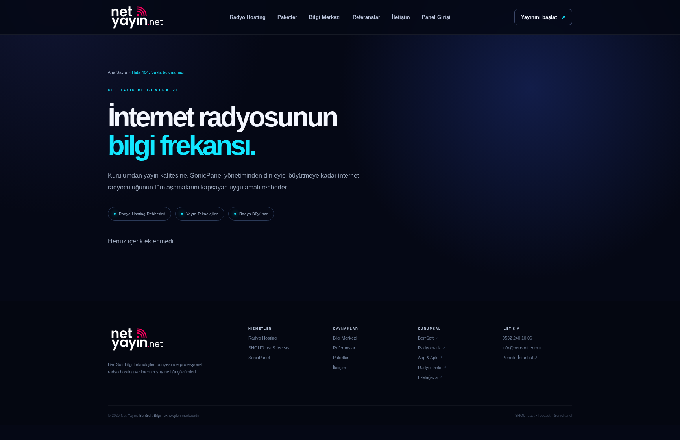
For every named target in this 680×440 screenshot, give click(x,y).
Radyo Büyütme (253, 214)
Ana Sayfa (117, 72)
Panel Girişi (436, 17)
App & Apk (428, 357)
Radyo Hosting (248, 17)
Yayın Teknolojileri (202, 214)
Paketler (287, 17)
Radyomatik (429, 347)
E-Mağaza (428, 377)
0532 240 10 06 (517, 338)
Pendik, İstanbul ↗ (520, 357)
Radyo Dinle (429, 367)
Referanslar (366, 17)
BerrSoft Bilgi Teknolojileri (160, 416)
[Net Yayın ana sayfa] (137, 17)
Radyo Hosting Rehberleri (142, 214)
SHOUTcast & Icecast (269, 347)
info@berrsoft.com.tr (522, 347)
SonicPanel (259, 357)
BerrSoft (426, 338)
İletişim (401, 17)
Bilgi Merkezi (325, 17)
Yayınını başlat (543, 17)
